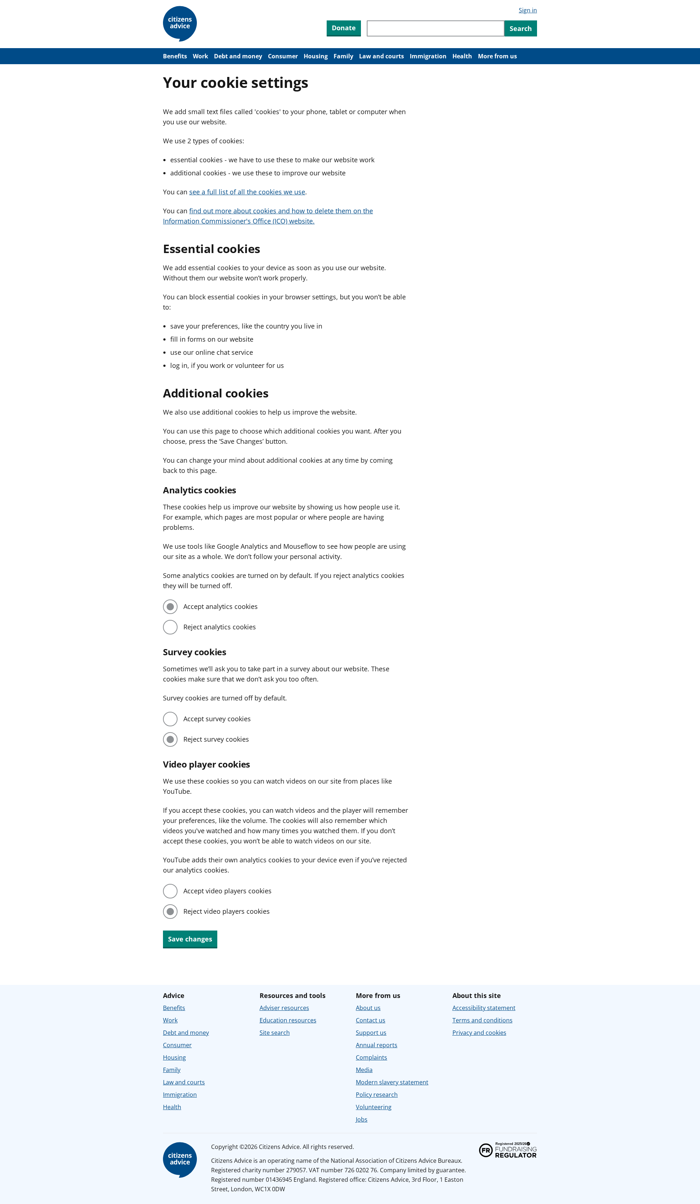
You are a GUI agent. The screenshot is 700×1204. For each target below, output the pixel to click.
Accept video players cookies (227, 890)
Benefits (175, 56)
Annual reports (376, 1045)
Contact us (370, 1020)
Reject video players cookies (226, 911)
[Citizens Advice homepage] (181, 1160)
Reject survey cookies (216, 739)
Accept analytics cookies (220, 606)
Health (462, 56)
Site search (275, 1033)
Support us (371, 1033)
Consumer (283, 56)
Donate (344, 27)
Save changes (190, 939)
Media (364, 1070)
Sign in (528, 10)
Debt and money (238, 56)
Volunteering (374, 1107)
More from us (497, 56)
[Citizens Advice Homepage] (181, 24)
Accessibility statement (484, 1008)
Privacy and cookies (479, 1033)
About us (368, 1008)
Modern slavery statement (392, 1082)
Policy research (377, 1095)
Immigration (428, 56)
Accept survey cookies (217, 718)
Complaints (371, 1057)
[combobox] (436, 28)
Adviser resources (284, 1008)
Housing (316, 56)
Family (343, 56)
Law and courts (381, 56)
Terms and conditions (482, 1020)
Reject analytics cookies (219, 626)
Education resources (288, 1020)
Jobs (362, 1119)
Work (200, 56)
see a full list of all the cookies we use (247, 191)
